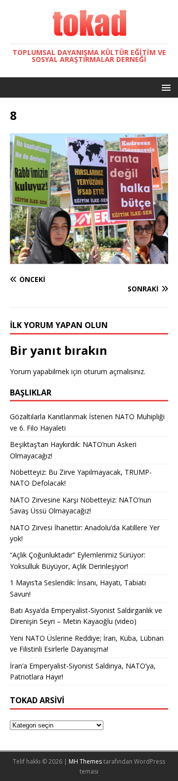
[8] (89, 260)
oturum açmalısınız (114, 371)
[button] (164, 87)
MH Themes (85, 761)
